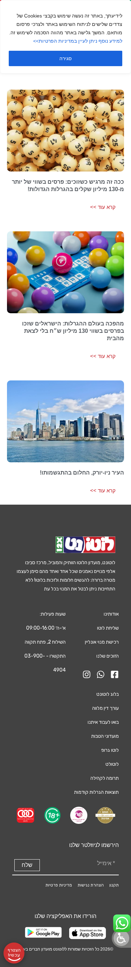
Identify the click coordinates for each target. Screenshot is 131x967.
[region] (65, 36)
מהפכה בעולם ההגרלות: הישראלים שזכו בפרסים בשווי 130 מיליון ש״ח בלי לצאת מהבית (73, 331)
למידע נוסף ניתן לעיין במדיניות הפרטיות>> (77, 41)
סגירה (65, 58)
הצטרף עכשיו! (14, 953)
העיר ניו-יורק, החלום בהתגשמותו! (82, 473)
